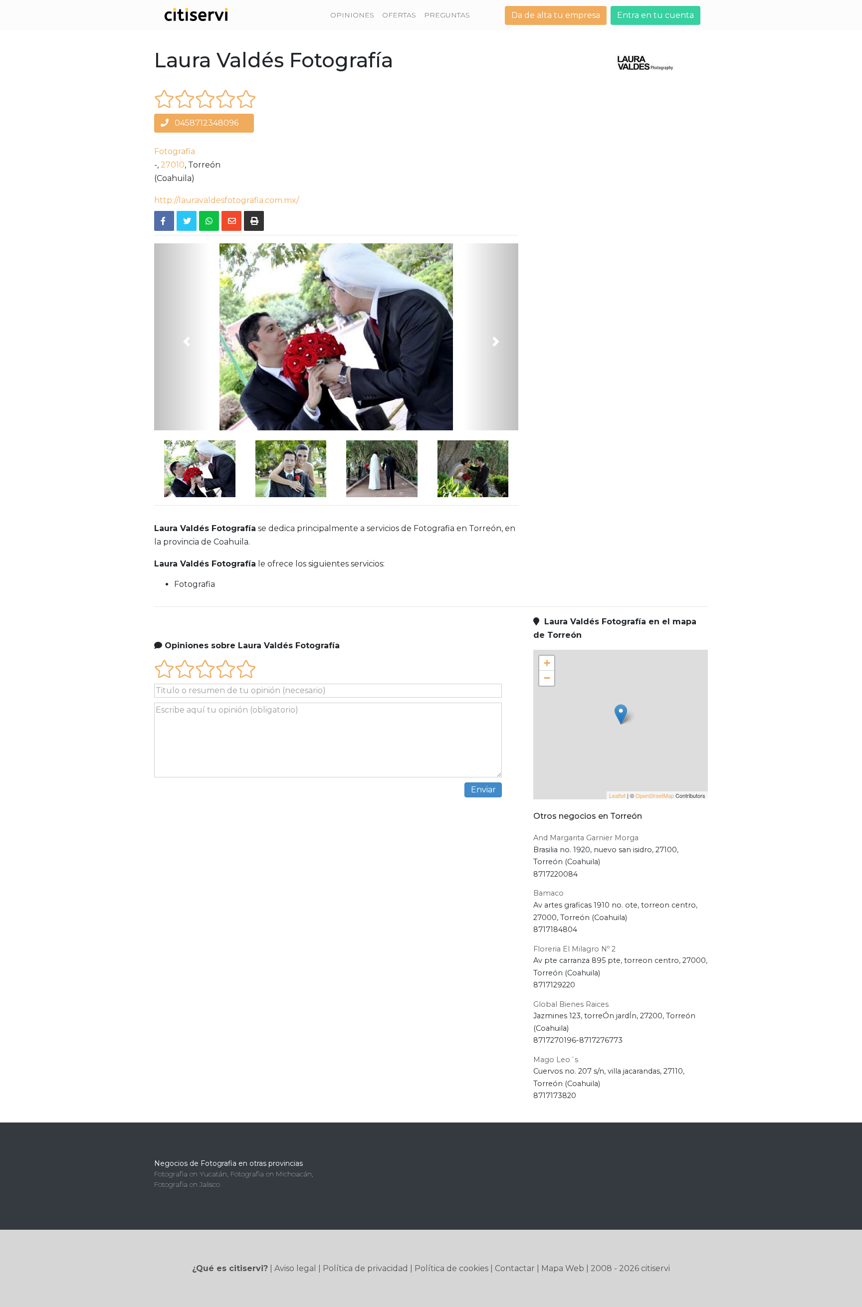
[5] (246, 99)
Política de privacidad (365, 1268)
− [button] (547, 678)
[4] (226, 99)
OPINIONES (352, 14)
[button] (181, 336)
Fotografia (174, 151)
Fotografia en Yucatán (190, 1173)
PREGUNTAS (447, 14)
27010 (173, 165)
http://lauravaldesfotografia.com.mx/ (226, 200)
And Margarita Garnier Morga (586, 837)
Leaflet (617, 795)
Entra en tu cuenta (655, 15)
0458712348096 (205, 123)
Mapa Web (562, 1268)
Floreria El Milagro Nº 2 (574, 948)
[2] (185, 99)
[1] (164, 99)
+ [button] (547, 663)
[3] (205, 99)
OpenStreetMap (655, 795)
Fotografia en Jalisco (187, 1184)
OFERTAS (399, 14)
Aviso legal (295, 1268)
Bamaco (548, 893)
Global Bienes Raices (571, 1004)
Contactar (515, 1268)
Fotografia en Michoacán (271, 1173)
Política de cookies (451, 1268)
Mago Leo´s (555, 1059)
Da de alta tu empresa (555, 15)
